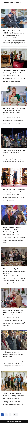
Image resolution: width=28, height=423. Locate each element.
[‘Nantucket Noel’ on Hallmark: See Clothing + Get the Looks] (14, 138)
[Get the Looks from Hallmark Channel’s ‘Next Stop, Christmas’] (14, 381)
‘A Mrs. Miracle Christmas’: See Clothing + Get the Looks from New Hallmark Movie (13, 313)
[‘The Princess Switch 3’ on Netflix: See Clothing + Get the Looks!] (14, 177)
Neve (8, 421)
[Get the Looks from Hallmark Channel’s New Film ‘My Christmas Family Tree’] (14, 215)
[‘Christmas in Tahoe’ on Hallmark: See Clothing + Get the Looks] (14, 58)
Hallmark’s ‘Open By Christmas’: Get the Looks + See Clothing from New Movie (14, 271)
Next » (15, 414)
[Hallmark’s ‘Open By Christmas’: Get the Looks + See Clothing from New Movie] (14, 257)
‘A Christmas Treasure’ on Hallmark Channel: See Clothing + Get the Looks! (14, 354)
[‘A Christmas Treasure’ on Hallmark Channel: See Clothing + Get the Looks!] (14, 340)
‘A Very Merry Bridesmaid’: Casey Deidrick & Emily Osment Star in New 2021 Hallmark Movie (13, 33)
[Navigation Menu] (25, 2)
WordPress (18, 421)
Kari (5, 37)
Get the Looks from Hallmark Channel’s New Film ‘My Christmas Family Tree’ (12, 230)
